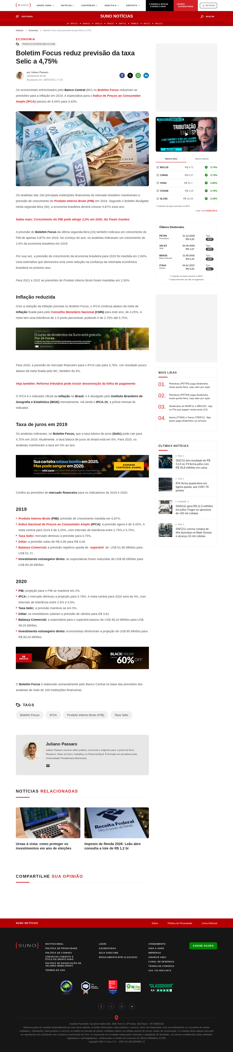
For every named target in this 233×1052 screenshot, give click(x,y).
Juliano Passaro (61, 744)
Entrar (210, 5)
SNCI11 (146, 23)
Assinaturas (107, 948)
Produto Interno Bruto (34, 518)
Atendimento (156, 944)
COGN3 (164, 190)
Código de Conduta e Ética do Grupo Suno (59, 958)
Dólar (22, 541)
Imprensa (154, 953)
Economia (33, 30)
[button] (25, 16)
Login (102, 944)
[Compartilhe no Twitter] (130, 75)
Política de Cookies (58, 953)
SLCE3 (164, 198)
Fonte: (206, 211)
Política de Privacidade (180, 923)
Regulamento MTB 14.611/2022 (118, 957)
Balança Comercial (32, 547)
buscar (210, 17)
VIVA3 (163, 183)
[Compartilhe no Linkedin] (146, 75)
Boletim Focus (108, 90)
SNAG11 (86, 23)
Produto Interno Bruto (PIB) (38, 44)
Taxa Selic (25, 536)
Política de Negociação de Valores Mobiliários (63, 964)
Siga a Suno (156, 948)
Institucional (54, 944)
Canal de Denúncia (161, 962)
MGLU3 (164, 167)
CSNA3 (164, 175)
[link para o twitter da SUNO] (111, 1006)
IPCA (53, 715)
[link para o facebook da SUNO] (101, 1006)
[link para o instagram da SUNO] (122, 1006)
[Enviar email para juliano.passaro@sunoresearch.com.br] (48, 766)
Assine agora (203, 945)
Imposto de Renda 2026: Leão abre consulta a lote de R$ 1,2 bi (112, 846)
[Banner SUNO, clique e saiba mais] (82, 341)
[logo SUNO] (23, 5)
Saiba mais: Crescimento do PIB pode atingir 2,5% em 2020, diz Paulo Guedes (72, 219)
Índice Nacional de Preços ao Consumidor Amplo (54, 524)
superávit (97, 547)
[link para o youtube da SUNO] (132, 1006)
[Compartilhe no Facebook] (122, 75)
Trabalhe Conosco (161, 966)
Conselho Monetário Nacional (72, 312)
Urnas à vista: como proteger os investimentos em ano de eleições (43, 846)
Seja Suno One (109, 953)
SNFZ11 (74, 23)
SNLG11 (159, 23)
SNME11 (135, 23)
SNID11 (110, 23)
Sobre (155, 923)
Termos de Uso (55, 970)
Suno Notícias (27, 923)
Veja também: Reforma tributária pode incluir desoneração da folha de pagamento (75, 383)
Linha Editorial (209, 923)
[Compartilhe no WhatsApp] (138, 75)
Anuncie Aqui (157, 957)
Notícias (19, 30)
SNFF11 (122, 23)
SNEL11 (98, 23)
